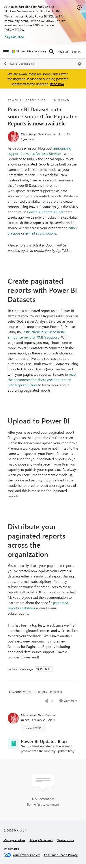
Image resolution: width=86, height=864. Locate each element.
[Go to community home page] (29, 51)
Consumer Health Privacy (61, 855)
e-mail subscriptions (40, 233)
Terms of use (65, 840)
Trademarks (11, 849)
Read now (57, 84)
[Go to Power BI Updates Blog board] (13, 743)
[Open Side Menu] (6, 51)
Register (63, 51)
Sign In (76, 51)
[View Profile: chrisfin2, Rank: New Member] (13, 136)
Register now (14, 36)
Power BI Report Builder (45, 212)
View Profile (33, 728)
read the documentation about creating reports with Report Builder (42, 379)
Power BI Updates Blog (21, 63)
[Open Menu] (80, 64)
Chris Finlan (29, 134)
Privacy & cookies (41, 840)
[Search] (51, 51)
